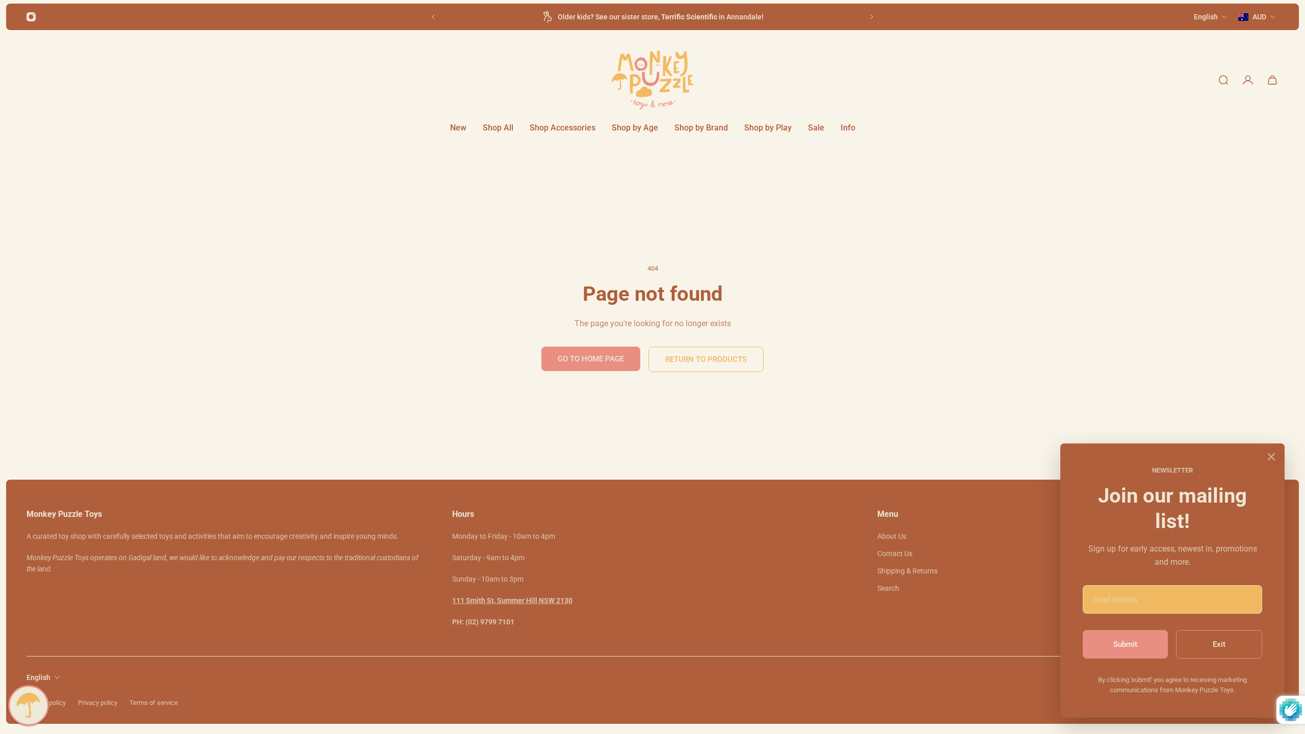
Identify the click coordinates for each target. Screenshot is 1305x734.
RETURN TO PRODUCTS (706, 359)
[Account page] (1248, 80)
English (38, 677)
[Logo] (652, 80)
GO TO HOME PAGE (591, 358)
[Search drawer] (1223, 80)
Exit (1219, 644)
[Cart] (1272, 80)
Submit (1125, 644)
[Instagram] (31, 17)
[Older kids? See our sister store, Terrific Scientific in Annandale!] (652, 17)
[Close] (1271, 457)
